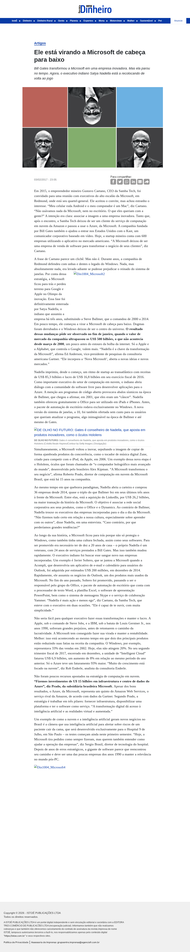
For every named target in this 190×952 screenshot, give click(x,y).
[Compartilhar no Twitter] (120, 182)
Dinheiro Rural (45, 20)
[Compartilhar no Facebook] (113, 182)
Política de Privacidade (16, 942)
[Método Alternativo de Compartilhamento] (147, 182)
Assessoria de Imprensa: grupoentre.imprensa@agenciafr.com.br (65, 942)
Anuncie (178, 20)
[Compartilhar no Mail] (140, 182)
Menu (101, 20)
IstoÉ (14, 20)
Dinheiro (27, 20)
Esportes (88, 20)
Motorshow (116, 20)
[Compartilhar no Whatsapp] (127, 182)
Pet (160, 20)
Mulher (131, 20)
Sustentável (146, 20)
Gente (61, 20)
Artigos (40, 43)
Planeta (74, 20)
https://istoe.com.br (14, 935)
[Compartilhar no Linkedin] (133, 182)
